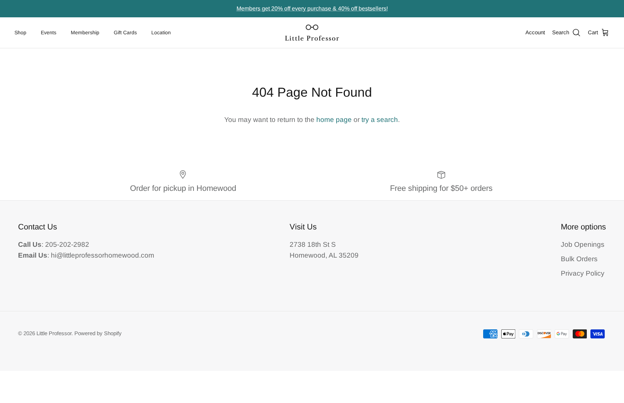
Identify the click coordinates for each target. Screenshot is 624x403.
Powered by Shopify (98, 333)
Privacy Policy (582, 273)
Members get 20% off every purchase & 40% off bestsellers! (312, 8)
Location (161, 32)
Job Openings (582, 244)
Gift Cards (125, 32)
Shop (20, 32)
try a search (379, 119)
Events (48, 32)
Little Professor (54, 333)
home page (334, 119)
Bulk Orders (579, 259)
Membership (85, 32)
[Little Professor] (312, 33)
